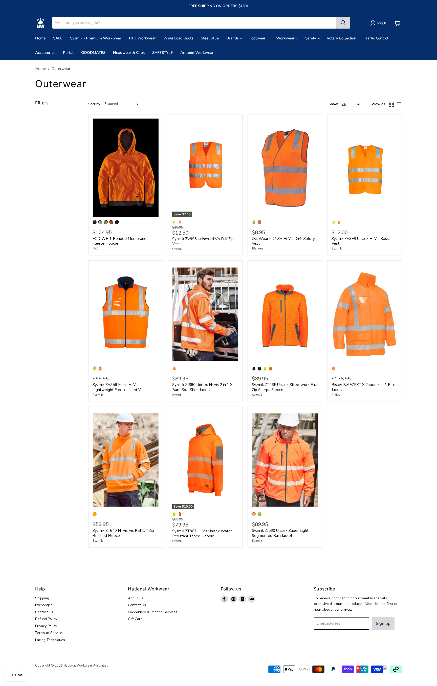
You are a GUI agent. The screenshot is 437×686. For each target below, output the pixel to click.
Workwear (286, 38)
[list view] (398, 104)
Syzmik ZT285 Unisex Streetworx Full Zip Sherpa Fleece (284, 387)
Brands (233, 38)
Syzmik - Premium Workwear (95, 38)
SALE (57, 38)
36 (351, 104)
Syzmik (177, 249)
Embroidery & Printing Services (152, 612)
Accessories (45, 52)
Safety (311, 38)
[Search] (343, 23)
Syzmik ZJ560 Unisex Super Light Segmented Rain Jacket (280, 533)
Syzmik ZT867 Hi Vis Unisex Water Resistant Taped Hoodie (202, 534)
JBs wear (258, 248)
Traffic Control (376, 38)
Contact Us (44, 612)
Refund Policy (46, 618)
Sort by (94, 104)
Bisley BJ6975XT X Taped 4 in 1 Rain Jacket (363, 387)
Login (381, 22)
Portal (68, 52)
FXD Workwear (142, 38)
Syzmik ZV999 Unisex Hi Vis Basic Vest (360, 241)
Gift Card (135, 618)
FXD (96, 248)
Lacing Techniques (50, 639)
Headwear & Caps (129, 52)
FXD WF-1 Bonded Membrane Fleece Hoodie (119, 241)
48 (359, 104)
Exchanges (44, 605)
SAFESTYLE (162, 52)
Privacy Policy (46, 626)
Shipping (42, 598)
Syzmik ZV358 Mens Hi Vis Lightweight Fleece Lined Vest (119, 387)
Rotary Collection (341, 38)
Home (40, 38)
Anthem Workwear (197, 52)
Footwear (258, 38)
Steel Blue (210, 38)
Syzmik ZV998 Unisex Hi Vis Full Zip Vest (203, 241)
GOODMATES (93, 52)
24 (344, 104)
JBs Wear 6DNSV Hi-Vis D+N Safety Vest (283, 241)
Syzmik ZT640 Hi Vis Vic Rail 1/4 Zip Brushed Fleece (123, 533)
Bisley (336, 395)
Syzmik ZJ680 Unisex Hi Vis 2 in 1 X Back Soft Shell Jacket (202, 387)
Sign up (383, 623)
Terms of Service (48, 632)
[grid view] (391, 104)
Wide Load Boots (178, 38)
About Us (135, 598)
